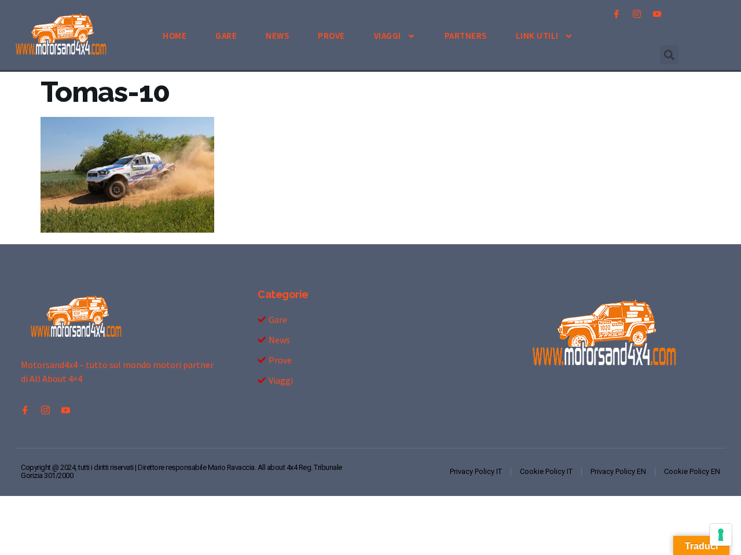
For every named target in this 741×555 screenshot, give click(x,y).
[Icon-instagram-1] (637, 14)
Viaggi (387, 35)
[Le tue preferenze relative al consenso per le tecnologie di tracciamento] (721, 535)
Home (174, 35)
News (277, 35)
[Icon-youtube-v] (657, 14)
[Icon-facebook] (616, 14)
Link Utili (537, 35)
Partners (466, 35)
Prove (331, 35)
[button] (669, 54)
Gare (226, 35)
